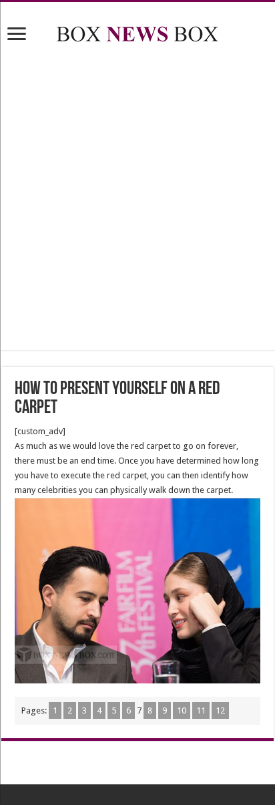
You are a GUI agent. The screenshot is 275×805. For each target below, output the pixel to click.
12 (220, 710)
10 (181, 710)
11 (201, 710)
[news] (137, 31)
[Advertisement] (137, 199)
